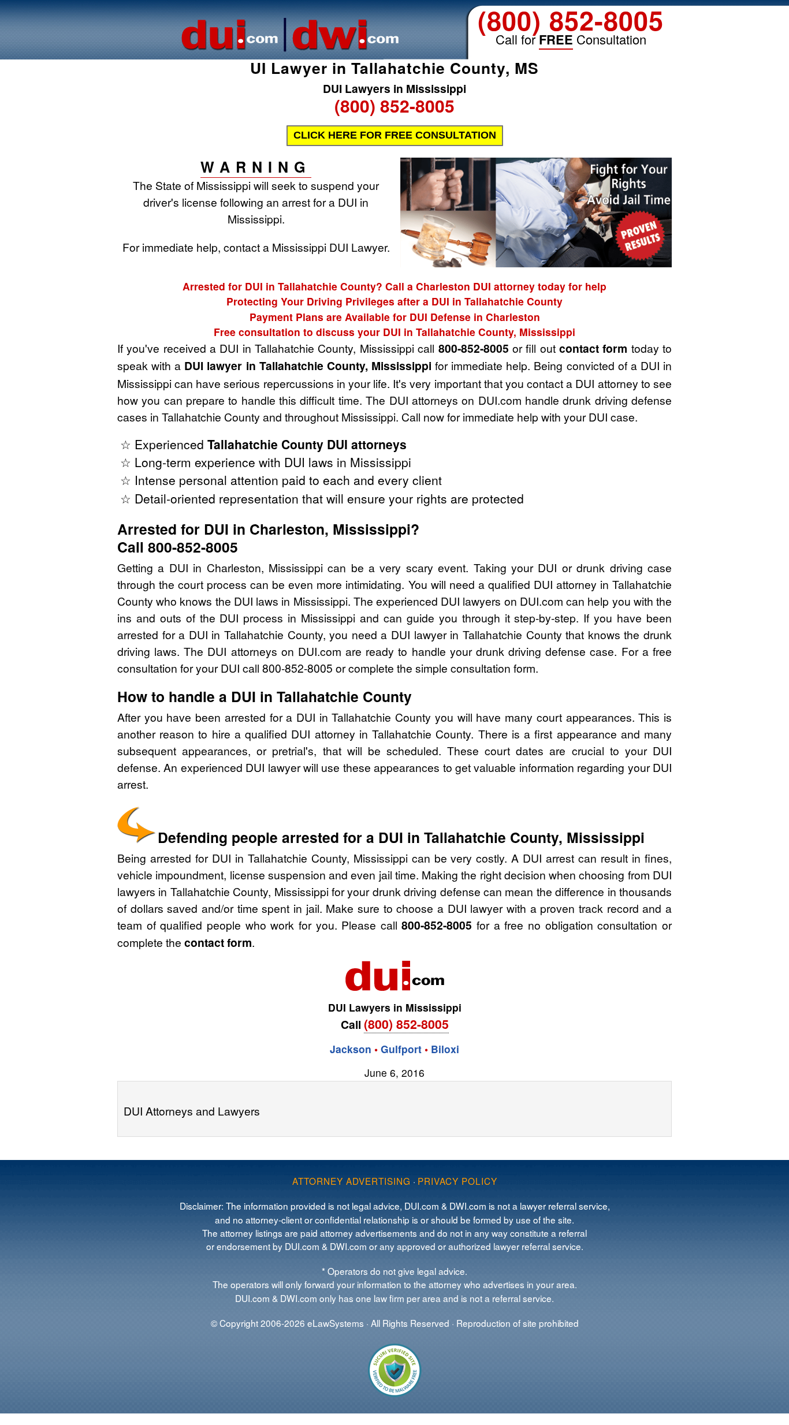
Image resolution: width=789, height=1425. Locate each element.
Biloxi (445, 1049)
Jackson (350, 1049)
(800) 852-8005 (571, 20)
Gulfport (401, 1049)
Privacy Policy (457, 1180)
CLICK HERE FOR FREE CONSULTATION (394, 135)
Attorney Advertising (351, 1180)
